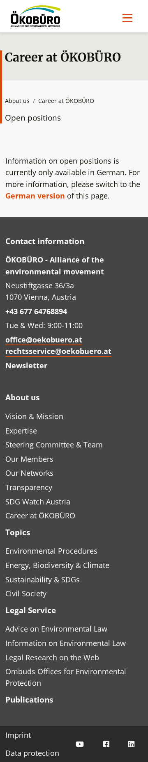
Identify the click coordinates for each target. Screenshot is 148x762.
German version (35, 196)
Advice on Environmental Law (56, 629)
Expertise (21, 431)
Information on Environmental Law (65, 643)
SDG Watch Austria (37, 501)
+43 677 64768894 (36, 311)
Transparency (28, 487)
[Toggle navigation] (127, 18)
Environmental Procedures (51, 551)
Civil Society (25, 593)
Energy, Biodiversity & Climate (57, 565)
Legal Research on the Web (52, 657)
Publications (29, 699)
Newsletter (26, 365)
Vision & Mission (34, 416)
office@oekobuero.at (43, 339)
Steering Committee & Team (54, 444)
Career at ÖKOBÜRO (40, 515)
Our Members (29, 459)
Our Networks (29, 473)
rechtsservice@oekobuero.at (58, 351)
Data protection (32, 753)
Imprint (18, 735)
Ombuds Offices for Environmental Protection (65, 677)
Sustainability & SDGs (42, 579)
